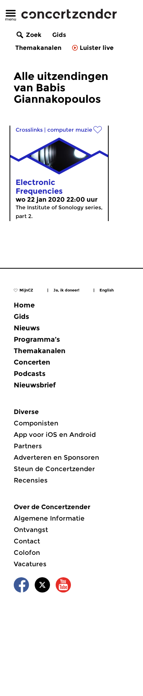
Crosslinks (29, 129)
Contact (27, 541)
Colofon (27, 552)
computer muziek (71, 129)
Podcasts (29, 374)
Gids (59, 34)
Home (24, 305)
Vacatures (30, 564)
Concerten (32, 362)
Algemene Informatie (49, 518)
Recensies (31, 480)
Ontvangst (31, 530)
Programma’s (37, 339)
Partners (28, 446)
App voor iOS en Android (55, 434)
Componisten (36, 423)
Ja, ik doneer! (66, 290)
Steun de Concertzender (54, 469)
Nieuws (27, 328)
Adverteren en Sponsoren (56, 457)
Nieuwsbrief (35, 385)
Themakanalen (38, 47)
